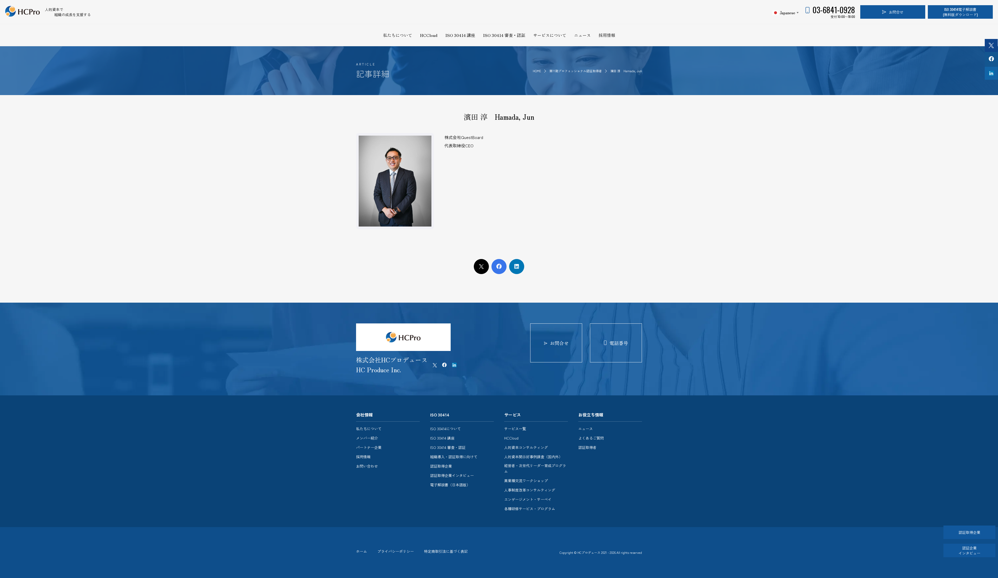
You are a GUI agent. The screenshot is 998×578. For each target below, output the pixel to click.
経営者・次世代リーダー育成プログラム (535, 468)
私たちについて (397, 35)
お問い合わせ (367, 466)
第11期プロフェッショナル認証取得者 (576, 71)
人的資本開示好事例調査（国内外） (533, 456)
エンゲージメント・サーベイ (527, 499)
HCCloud (428, 35)
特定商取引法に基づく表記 (446, 551)
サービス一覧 (515, 428)
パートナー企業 (369, 447)
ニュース (582, 35)
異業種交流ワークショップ (526, 480)
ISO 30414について (445, 428)
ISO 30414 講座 (460, 35)
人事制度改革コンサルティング (529, 490)
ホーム (361, 551)
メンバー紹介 (367, 438)
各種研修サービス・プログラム (529, 508)
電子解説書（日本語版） (450, 484)
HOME (537, 71)
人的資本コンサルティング (526, 447)
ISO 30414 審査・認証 (504, 35)
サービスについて (549, 35)
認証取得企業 (441, 466)
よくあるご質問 (591, 438)
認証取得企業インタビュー (452, 475)
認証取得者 (587, 447)
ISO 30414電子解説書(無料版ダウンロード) (960, 11)
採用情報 (607, 35)
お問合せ (896, 12)
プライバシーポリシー (395, 551)
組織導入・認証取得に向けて (453, 456)
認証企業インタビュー (969, 550)
